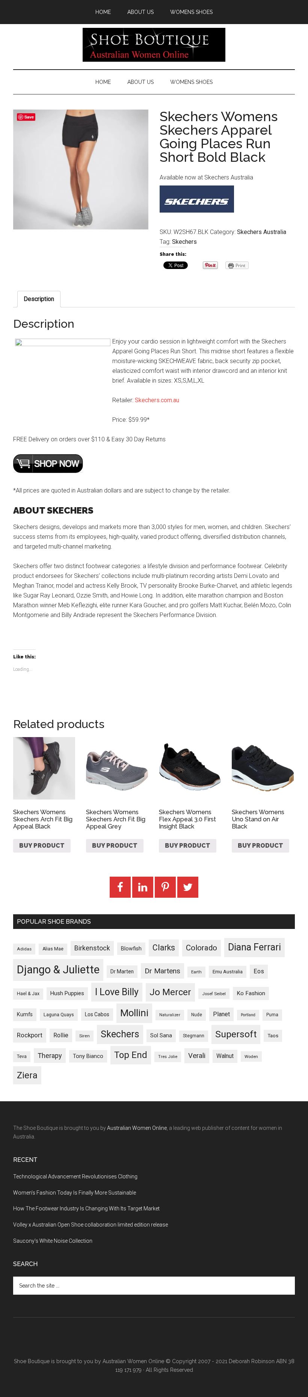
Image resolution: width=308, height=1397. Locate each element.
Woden (251, 1056)
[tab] (38, 299)
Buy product (42, 845)
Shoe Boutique (154, 45)
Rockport (29, 1035)
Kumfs (25, 1014)
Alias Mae (52, 949)
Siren (84, 1035)
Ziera (27, 1075)
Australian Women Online (137, 1128)
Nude (196, 1014)
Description (39, 299)
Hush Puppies (67, 993)
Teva (22, 1056)
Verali (196, 1056)
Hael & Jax (28, 993)
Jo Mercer (170, 992)
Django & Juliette (58, 969)
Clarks (163, 947)
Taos (272, 1035)
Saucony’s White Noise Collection (52, 1241)
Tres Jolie (167, 1056)
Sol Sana (161, 1035)
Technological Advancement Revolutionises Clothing (75, 1177)
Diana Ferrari (254, 947)
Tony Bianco (88, 1056)
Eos (259, 971)
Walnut (225, 1056)
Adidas (24, 949)
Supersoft (236, 1034)
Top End (130, 1055)
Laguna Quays (59, 1014)
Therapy (50, 1056)
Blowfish (131, 949)
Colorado (201, 947)
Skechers (184, 241)
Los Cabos (97, 1014)
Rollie (60, 1035)
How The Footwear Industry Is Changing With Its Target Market (86, 1208)
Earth (196, 971)
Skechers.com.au (157, 400)
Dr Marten (122, 971)
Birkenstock (92, 948)
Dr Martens (162, 971)
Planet (221, 1014)
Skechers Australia (261, 232)
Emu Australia (228, 971)
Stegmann (193, 1035)
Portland (248, 1014)
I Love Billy (117, 992)
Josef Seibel (214, 993)
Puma (272, 1014)
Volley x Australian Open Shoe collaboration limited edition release (90, 1225)
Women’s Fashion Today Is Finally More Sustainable (74, 1193)
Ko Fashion (251, 993)
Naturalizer (169, 1014)
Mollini (134, 1012)
